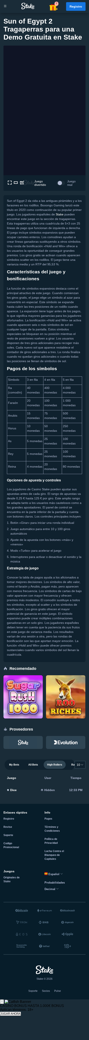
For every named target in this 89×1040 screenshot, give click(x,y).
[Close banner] (2, 1001)
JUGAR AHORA (10, 1013)
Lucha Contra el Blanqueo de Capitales (54, 855)
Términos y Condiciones (52, 828)
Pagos (48, 818)
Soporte (8, 835)
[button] (53, 6)
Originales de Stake (11, 879)
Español (54, 874)
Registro (76, 6)
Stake (60, 214)
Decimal (50, 889)
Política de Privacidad (51, 841)
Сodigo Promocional (11, 845)
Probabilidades (54, 882)
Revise (7, 826)
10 (78, 764)
